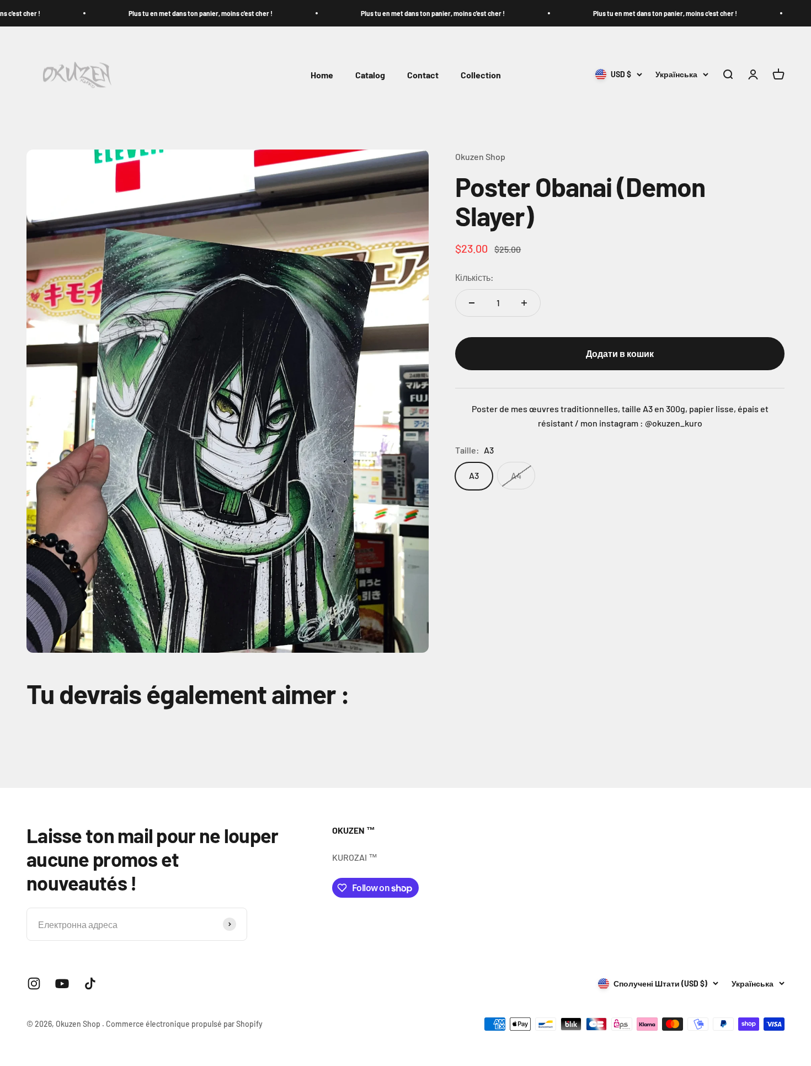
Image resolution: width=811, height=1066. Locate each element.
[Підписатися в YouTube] (62, 983)
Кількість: (474, 278)
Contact (423, 75)
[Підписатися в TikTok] (90, 983)
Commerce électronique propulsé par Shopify (184, 1023)
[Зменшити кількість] (472, 303)
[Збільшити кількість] (524, 303)
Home (322, 75)
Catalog (370, 75)
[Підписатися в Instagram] (33, 983)
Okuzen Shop (480, 156)
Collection (481, 75)
